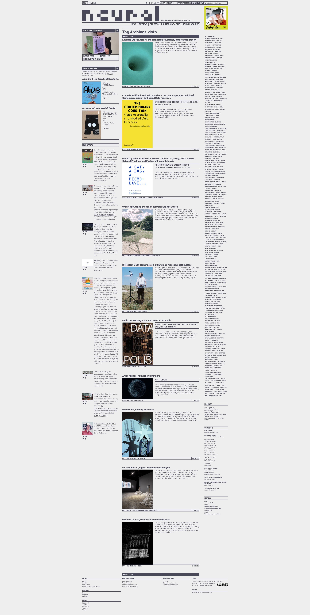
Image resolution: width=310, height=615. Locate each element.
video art (207, 387)
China (215, 107)
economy (221, 169)
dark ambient (217, 150)
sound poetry (209, 353)
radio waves (156, 256)
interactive (218, 224)
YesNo (96, 261)
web (218, 393)
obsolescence (221, 282)
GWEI (206, 505)
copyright (208, 139)
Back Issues (105, 56)
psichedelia (208, 312)
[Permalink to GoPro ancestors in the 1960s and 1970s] (87, 428)
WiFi (206, 396)
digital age (208, 158)
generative (217, 203)
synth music (209, 368)
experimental (139, 400)
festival (214, 188)
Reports (154, 24)
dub (219, 165)
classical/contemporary (212, 113)
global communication (212, 207)
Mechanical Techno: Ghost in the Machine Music (104, 213)
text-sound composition (212, 379)
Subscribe (170, 3)
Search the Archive (170, 583)
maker (221, 244)
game (213, 199)
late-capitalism (209, 237)
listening (223, 237)
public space (209, 321)
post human (217, 299)
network (216, 269)
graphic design (209, 210)
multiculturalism (210, 261)
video (222, 385)
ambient (215, 53)
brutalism (223, 98)
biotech (207, 90)
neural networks (221, 272)
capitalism (208, 100)
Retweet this (83, 166)
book (124, 149)
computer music (221, 130)
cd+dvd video (209, 107)
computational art (219, 124)
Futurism (207, 199)
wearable (212, 393)
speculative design (210, 361)
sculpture (220, 338)
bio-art (207, 86)
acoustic (207, 45)
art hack (207, 71)
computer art (222, 128)
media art (220, 250)
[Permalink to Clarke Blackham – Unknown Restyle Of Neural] (87, 156)
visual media (209, 391)
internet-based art (210, 231)
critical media (220, 141)
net (206, 269)
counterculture (209, 141)
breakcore (208, 98)
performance (209, 291)
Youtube (85, 608)
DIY (206, 165)
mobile (216, 257)
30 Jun (85, 232)
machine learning (142, 510)
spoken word (221, 361)
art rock (214, 71)
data (131, 86)
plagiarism (208, 295)
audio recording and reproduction (215, 77)
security (207, 340)
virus (217, 389)
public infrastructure (212, 319)
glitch (223, 203)
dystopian (208, 169)
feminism (207, 188)
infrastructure (209, 222)
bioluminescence (210, 88)
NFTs (219, 280)
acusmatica (208, 49)
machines (208, 244)
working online (213, 396)
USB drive (208, 385)
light (217, 237)
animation (221, 64)
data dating (208, 152)
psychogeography (210, 316)
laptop (222, 235)
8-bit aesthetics (210, 41)
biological (219, 86)
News (133, 24)
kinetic (220, 233)
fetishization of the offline (213, 190)
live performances (218, 239)
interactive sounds (211, 227)
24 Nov (85, 164)
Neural (84, 578)
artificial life (209, 75)
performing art (219, 291)
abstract (218, 41)
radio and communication (212, 325)
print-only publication (212, 308)
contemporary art (218, 137)
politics (218, 297)
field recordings (221, 192)
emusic (218, 182)
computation (209, 124)
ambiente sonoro (210, 58)
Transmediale (209, 383)
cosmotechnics (217, 139)
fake (224, 186)
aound (215, 66)
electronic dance (220, 173)
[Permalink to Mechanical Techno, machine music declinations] (87, 188)
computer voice (221, 132)
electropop (217, 180)
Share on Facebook (86, 166)
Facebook (85, 603)
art (221, 68)
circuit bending (220, 109)
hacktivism (208, 212)
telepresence (209, 376)
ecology (215, 169)
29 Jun (85, 267)
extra (220, 186)
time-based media (216, 381)
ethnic (224, 182)
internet (137, 86)
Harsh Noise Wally (101, 372)
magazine (215, 244)
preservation (218, 306)
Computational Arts (211, 126)
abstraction (209, 43)
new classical (209, 276)
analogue (219, 58)
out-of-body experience (212, 289)
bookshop (219, 96)
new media (208, 278)
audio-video (219, 79)
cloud (217, 115)
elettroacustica (210, 182)
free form (208, 197)
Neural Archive (190, 24)
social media (209, 344)
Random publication (170, 584)
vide (218, 385)
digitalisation (221, 162)
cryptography (216, 143)
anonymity (208, 66)
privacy (222, 308)
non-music (213, 282)
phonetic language (210, 293)
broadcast (216, 98)
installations (209, 224)
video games (215, 387)
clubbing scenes (210, 118)
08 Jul (85, 436)
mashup (214, 246)
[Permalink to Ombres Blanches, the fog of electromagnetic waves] (138, 231)
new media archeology (219, 278)
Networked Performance (212, 508)
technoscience (217, 374)
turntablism (218, 383)
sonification (216, 348)
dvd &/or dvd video (210, 167)
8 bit (221, 38)
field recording (209, 192)
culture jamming (210, 145)
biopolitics (220, 88)
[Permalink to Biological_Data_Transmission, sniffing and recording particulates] (138, 288)
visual (222, 389)
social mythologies (220, 344)
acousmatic (217, 43)
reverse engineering (211, 334)
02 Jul (85, 192)
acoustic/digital (210, 47)
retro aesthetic (209, 331)
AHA (205, 501)
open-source (222, 287)
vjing (225, 391)
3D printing (211, 36)
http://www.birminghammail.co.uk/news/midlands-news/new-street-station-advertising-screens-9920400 (106, 411)
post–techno (209, 306)
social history (218, 342)
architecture (126, 367)
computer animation (211, 128)
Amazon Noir (208, 503)
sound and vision (210, 351)
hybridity (208, 214)
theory (144, 149)
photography (152, 198)
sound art (220, 351)
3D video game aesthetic (212, 38)
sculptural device (210, 338)
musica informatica (211, 265)
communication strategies (213, 122)
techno (207, 370)
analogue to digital (211, 64)
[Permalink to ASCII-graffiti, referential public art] (87, 226)
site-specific (209, 342)
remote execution (210, 329)
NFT (216, 280)
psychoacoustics (210, 314)
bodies (207, 94)
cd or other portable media (213, 105)
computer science (210, 132)
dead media (216, 152)
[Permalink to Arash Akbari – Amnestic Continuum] (138, 388)
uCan (206, 512)
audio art (125, 400)
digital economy (220, 160)
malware (207, 246)
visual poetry (218, 391)
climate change (209, 115)
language (216, 235)
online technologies (211, 287)
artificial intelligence (130, 198)
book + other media (220, 94)
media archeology (210, 250)
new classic (218, 274)
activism (218, 47)
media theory (209, 252)
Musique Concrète (210, 267)
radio (139, 311)
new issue (218, 276)
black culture (215, 90)
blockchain (208, 92)
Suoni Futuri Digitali (211, 409)
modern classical (210, 259)
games (217, 201)
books (213, 96)
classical (208, 111)
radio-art (216, 327)
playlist (215, 295)
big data (223, 83)
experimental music (211, 186)
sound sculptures (210, 355)
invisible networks (133, 256)
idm (219, 214)
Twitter (84, 605)
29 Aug (85, 401)
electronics (208, 180)
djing (209, 165)
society (218, 346)
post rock (217, 302)
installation (131, 510)
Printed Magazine (170, 24)
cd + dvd (207, 103)
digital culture (209, 160)
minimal (216, 254)
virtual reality (209, 389)
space (216, 359)
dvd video (220, 167)
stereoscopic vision (211, 363)
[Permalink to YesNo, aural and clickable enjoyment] (87, 262)
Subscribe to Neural (92, 30)
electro (207, 171)
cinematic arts (209, 109)
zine (220, 396)
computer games (210, 130)
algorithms (208, 53)
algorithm (218, 51)
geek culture (208, 203)
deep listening (209, 154)
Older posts (128, 36)
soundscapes (209, 359)
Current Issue (88, 56)
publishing (217, 321)
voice (206, 393)
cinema (221, 107)
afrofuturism (209, 51)
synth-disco (217, 368)
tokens (224, 381)
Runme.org (208, 510)
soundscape (214, 357)
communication (209, 120)
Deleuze (224, 154)
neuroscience (209, 274)
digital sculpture (210, 162)
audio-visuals (209, 81)
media (219, 246)
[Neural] (120, 13)
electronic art (209, 173)
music (218, 261)
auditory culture (220, 81)
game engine (219, 199)
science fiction (215, 336)
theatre (223, 379)
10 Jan (85, 375)
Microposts (87, 145)
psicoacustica (217, 312)
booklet (207, 96)
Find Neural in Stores (93, 58)
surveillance (218, 366)
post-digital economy (211, 304)
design (215, 156)
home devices (217, 212)
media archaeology (211, 248)
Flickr (84, 610)
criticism (125, 86)
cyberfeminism (209, 147)
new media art (146, 86)
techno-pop (214, 370)
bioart (213, 86)
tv (224, 383)
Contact (179, 3)
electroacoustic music (218, 171)
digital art (216, 158)
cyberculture (220, 145)
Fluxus (215, 195)
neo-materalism (222, 267)
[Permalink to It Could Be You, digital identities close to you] (138, 489)
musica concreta (210, 263)
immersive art (209, 216)
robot (220, 334)
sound (223, 348)
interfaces (221, 227)
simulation (215, 340)
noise (223, 280)
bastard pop (208, 83)
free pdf (214, 197)
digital (220, 156)
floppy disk (208, 195)
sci (224, 334)
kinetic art (208, 235)
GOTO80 (97, 248)
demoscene (208, 156)
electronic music (210, 177)
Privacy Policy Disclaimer (91, 586)
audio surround (209, 79)
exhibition (208, 184)
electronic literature (211, 175)
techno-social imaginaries (213, 372)
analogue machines (211, 60)
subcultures (208, 366)
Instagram (86, 606)
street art (221, 363)
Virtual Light (208, 416)
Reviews (143, 24)
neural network (210, 272)
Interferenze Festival (211, 506)
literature (208, 239)
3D (205, 36)
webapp (222, 393)
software (208, 348)
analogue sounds (210, 62)
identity (214, 214)
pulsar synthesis (210, 323)
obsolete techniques (211, 284)
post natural (209, 302)
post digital (208, 299)
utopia (214, 385)
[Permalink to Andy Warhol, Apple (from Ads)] (87, 283)
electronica (220, 177)
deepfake (217, 154)
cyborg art (208, 150)
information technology (212, 220)
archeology (221, 66)
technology (142, 458)
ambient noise (209, 56)
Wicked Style (208, 411)
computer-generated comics (213, 135)
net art (210, 269)
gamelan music (209, 201)
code (217, 118)
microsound (208, 254)
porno (224, 297)
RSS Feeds (187, 3)
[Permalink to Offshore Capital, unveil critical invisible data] (138, 543)
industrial (223, 216)
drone (214, 165)
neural (223, 269)
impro (216, 216)
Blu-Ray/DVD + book (219, 92)
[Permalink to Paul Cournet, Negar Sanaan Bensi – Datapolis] (138, 343)
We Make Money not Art (212, 514)
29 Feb (85, 291)
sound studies (221, 355)
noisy (206, 282)
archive (216, 68)
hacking (217, 210)
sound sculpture (219, 353)
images (224, 214)
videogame (223, 387)
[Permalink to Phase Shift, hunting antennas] (138, 434)
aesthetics (216, 49)
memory (216, 252)
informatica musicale (211, 218)
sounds (207, 357)
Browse (165, 581)
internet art (215, 229)
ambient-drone (219, 56)
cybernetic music (220, 147)
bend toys (217, 83)
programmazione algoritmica (214, 310)
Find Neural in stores (130, 586)
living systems (209, 242)
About (162, 3)
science (144, 311)
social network (209, 346)
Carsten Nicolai (217, 100)
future (220, 197)
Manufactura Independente (202, 593)
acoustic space (216, 45)
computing (208, 137)
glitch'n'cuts (209, 205)
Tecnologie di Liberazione (213, 414)
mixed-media (208, 257)
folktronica (222, 195)
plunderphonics (210, 297)
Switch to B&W (197, 3)
